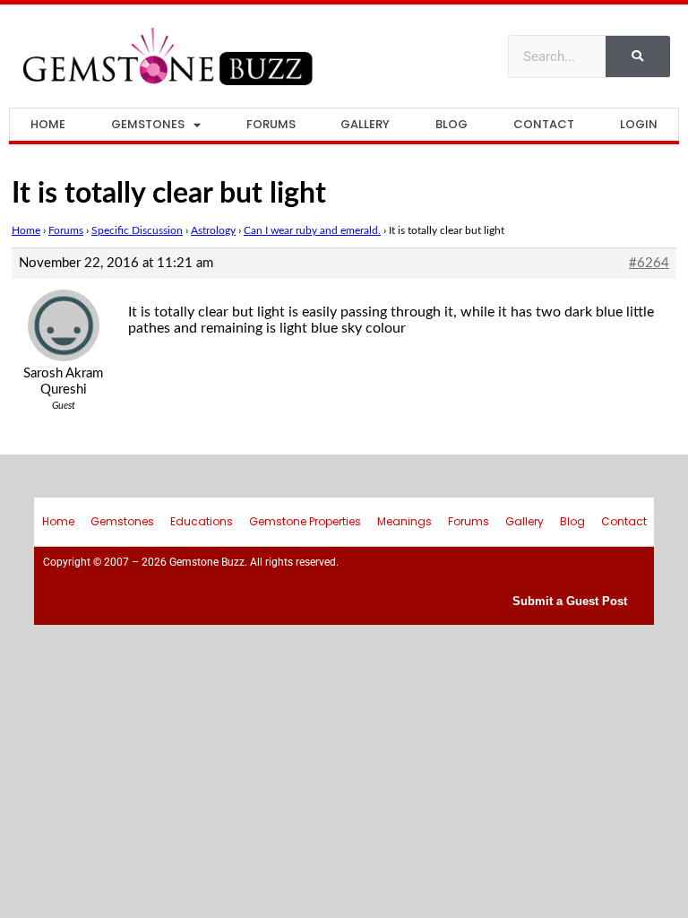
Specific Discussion (137, 230)
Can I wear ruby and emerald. (312, 230)
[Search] (638, 56)
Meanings (404, 521)
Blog (451, 124)
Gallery (365, 124)
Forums (271, 124)
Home (47, 124)
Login (639, 124)
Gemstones (148, 124)
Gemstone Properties (305, 521)
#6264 (649, 263)
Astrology (213, 230)
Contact (543, 124)
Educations (201, 521)
